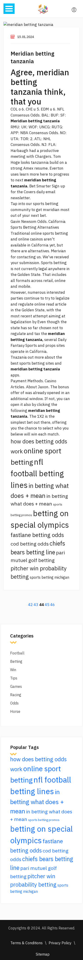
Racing (15, 694)
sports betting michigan (49, 577)
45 (47, 604)
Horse (15, 711)
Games (16, 686)
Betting (16, 661)
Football (17, 653)
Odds (14, 703)
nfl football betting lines (37, 473)
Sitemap (43, 954)
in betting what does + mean (37, 801)
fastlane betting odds (37, 535)
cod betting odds (30, 543)
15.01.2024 (25, 37)
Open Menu (9, 8)
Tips (13, 678)
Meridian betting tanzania (32, 57)
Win (13, 669)
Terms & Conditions (26, 943)
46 (52, 604)
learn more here (34, 174)
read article (56, 304)
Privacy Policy (60, 943)
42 (30, 604)
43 (36, 604)
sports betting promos (43, 820)
